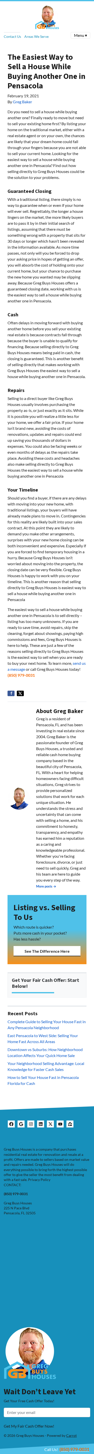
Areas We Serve (36, 36)
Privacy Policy (39, 1180)
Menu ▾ (80, 35)
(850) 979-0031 (21, 675)
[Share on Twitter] (20, 693)
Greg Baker (22, 101)
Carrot (71, 1436)
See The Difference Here (47, 951)
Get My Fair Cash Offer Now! (29, 1426)
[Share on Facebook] (11, 693)
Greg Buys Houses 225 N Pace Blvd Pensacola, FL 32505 (20, 1208)
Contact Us (12, 36)
